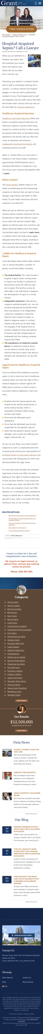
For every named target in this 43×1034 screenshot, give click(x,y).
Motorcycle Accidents (16, 657)
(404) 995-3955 (36, 3)
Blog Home (21, 700)
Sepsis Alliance (12, 184)
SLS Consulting (31, 1019)
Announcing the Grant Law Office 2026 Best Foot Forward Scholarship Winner (26, 879)
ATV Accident (12, 602)
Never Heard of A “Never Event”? (17, 528)
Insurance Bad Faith (15, 643)
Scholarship (21, 1021)
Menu (40, 4)
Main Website (7, 977)
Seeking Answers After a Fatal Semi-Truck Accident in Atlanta (27, 829)
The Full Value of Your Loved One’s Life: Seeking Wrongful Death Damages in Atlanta (27, 852)
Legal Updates (13, 647)
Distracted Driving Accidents (19, 629)
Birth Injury (12, 612)
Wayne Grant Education (17, 688)
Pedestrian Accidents (16, 664)
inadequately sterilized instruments (17, 144)
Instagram (13, 965)
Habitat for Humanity (25, 772)
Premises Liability (14, 671)
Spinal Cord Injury (14, 678)
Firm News (12, 633)
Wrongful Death (13, 695)
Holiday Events (13, 640)
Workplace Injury (14, 691)
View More (21, 730)
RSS (5, 986)
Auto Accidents (13, 605)
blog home (6, 34)
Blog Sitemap (28, 982)
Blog (4, 982)
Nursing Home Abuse (16, 660)
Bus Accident (12, 619)
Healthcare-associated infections (16, 118)
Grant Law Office (13, 3)
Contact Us (27, 977)
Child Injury (12, 623)
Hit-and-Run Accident (16, 636)
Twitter (9, 965)
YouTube (18, 965)
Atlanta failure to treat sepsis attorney (21, 455)
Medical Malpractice (19, 34)
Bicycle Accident (14, 609)
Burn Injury (12, 616)
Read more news (31, 814)
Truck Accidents (13, 684)
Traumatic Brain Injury (16, 681)
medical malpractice (25, 107)
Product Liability (14, 674)
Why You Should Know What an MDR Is (19, 530)
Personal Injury (13, 667)
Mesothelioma (13, 654)
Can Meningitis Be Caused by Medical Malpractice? (22, 515)
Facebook (4, 965)
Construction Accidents (17, 626)
